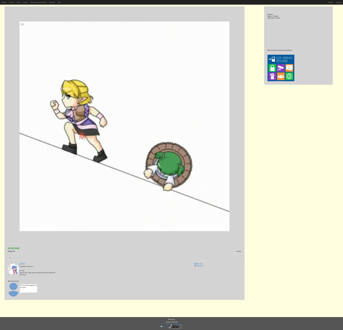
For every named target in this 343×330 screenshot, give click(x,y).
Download (199, 264)
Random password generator (38, 2)
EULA (169, 324)
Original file (199, 266)
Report (10, 257)
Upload (11, 2)
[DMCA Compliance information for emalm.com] (175, 326)
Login (331, 2)
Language (339, 2)
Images (25, 2)
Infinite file (52, 2)
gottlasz (22, 263)
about (59, 2)
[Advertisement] (298, 34)
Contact (164, 324)
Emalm (3, 2)
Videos (19, 2)
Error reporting (176, 324)
